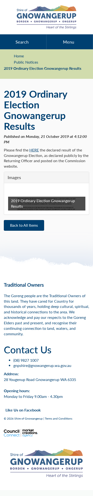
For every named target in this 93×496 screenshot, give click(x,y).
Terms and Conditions (58, 418)
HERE (34, 150)
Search (22, 42)
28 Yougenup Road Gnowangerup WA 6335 (40, 379)
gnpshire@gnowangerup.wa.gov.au (42, 365)
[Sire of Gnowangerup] (46, 17)
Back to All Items (24, 225)
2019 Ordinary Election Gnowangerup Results (42, 68)
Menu (68, 42)
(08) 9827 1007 (26, 360)
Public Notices (26, 62)
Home (19, 56)
